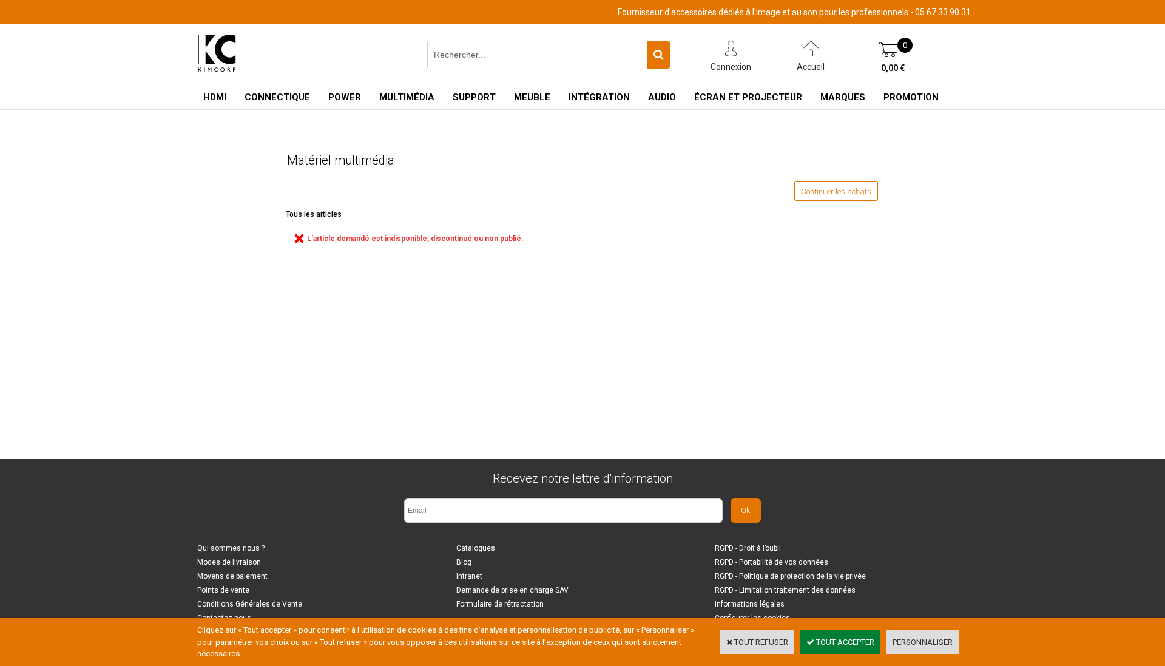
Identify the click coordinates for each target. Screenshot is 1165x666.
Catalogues (475, 548)
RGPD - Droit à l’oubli (748, 548)
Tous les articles (314, 214)
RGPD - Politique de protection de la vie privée (790, 576)
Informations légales (750, 604)
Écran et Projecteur (748, 97)
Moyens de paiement (232, 576)
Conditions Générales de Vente (249, 604)
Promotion (911, 97)
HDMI (214, 97)
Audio (662, 97)
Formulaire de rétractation (500, 604)
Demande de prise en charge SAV (512, 590)
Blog (463, 562)
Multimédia (406, 97)
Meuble (532, 97)
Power (344, 97)
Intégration (599, 97)
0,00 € (893, 68)
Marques (842, 97)
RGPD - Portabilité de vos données (771, 562)
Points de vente (223, 590)
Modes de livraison (229, 562)
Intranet (469, 576)
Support (474, 97)
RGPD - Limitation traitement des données (785, 590)
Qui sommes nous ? (231, 548)
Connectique (277, 97)
